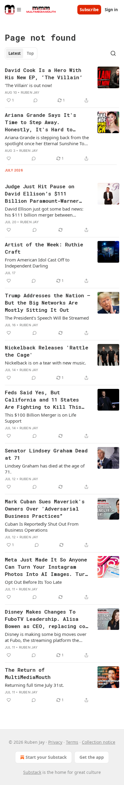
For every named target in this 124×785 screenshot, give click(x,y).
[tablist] (21, 53)
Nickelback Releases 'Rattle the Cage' (46, 351)
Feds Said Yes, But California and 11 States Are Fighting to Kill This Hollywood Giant (43, 400)
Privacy (55, 742)
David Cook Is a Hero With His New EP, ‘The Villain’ (43, 74)
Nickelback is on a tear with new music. (45, 363)
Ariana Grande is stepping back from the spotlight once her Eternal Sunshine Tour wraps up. (47, 140)
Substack (32, 772)
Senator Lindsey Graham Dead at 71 (46, 454)
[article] (62, 85)
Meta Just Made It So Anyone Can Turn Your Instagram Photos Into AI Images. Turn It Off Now (46, 567)
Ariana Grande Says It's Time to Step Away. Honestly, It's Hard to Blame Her (40, 122)
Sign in (111, 9)
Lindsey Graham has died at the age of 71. (45, 469)
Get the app (91, 757)
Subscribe (89, 9)
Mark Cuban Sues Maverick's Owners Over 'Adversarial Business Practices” (45, 508)
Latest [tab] (14, 53)
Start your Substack (46, 757)
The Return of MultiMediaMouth (28, 673)
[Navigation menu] (13, 10)
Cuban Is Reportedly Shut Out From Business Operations (42, 527)
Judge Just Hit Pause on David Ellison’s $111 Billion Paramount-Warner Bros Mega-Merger (42, 194)
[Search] (113, 53)
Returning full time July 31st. (34, 685)
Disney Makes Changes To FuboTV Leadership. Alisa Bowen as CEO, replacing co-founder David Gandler (46, 619)
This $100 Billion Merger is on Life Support (40, 418)
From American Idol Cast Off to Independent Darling (37, 263)
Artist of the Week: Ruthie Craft (44, 248)
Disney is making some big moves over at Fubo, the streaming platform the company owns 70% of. (45, 637)
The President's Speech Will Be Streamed (47, 318)
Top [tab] (30, 53)
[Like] (9, 158)
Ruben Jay (30, 92)
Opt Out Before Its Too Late (33, 582)
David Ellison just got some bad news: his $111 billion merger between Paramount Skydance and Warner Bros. (45, 212)
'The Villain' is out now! (28, 85)
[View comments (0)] (35, 100)
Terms (72, 742)
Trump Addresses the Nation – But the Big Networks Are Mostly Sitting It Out (47, 302)
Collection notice (98, 742)
